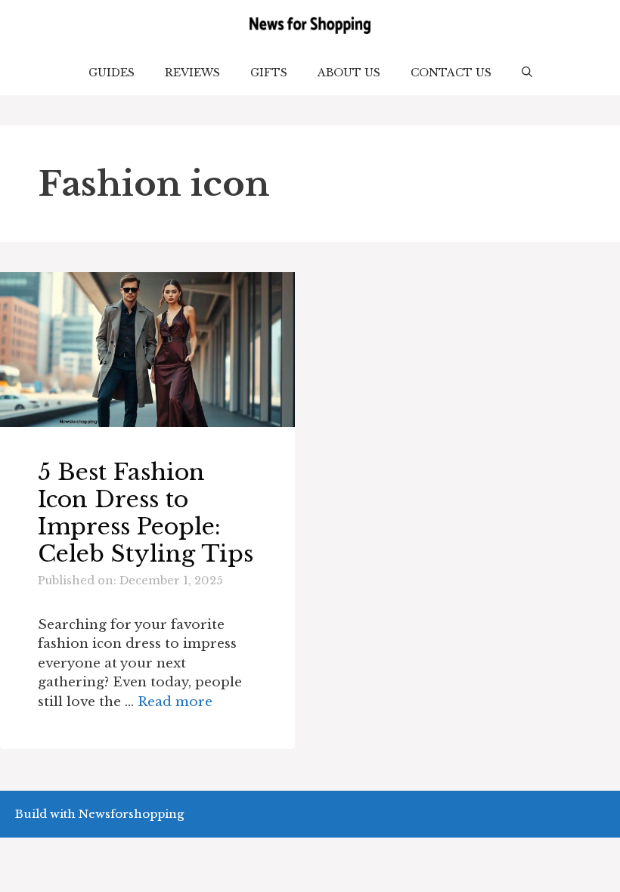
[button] (527, 72)
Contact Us (451, 72)
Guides (111, 72)
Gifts (268, 72)
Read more (175, 702)
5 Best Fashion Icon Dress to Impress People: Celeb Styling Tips (145, 513)
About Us (349, 72)
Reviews (192, 72)
